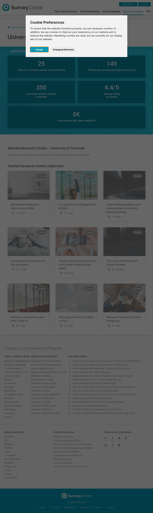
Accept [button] (39, 49)
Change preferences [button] (63, 49)
